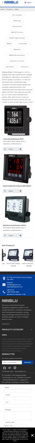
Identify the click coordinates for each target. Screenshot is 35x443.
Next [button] (31, 255)
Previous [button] (4, 255)
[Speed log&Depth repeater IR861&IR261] (17, 169)
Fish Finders (10, 67)
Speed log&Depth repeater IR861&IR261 (17, 186)
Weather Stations (17, 32)
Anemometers (17, 26)
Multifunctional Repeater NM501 (14, 225)
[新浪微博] (9, 367)
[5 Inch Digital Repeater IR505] (17, 120)
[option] (9, 257)
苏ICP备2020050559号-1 (10, 380)
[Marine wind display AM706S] (10, 255)
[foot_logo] (10, 300)
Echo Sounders (17, 15)
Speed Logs (17, 21)
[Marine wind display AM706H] (25, 255)
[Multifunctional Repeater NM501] (17, 209)
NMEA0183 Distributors (17, 55)
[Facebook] (4, 367)
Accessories (24, 67)
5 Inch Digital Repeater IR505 (13, 139)
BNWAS (9, 44)
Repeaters (17, 49)
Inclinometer (23, 44)
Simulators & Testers (17, 61)
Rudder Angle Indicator (17, 38)
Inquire (11, 149)
